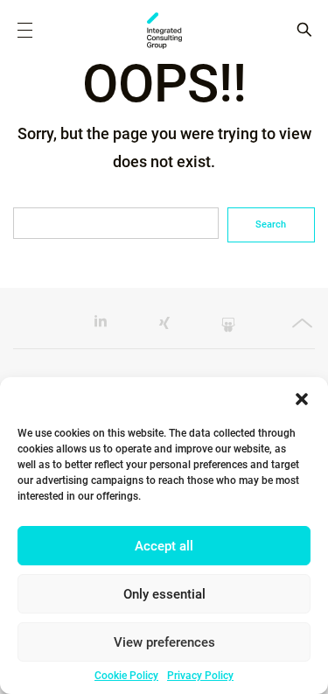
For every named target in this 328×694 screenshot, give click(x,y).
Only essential (164, 594)
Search (270, 224)
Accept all (164, 546)
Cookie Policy (126, 675)
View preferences (164, 642)
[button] (302, 399)
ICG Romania (164, 30)
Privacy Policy (200, 675)
